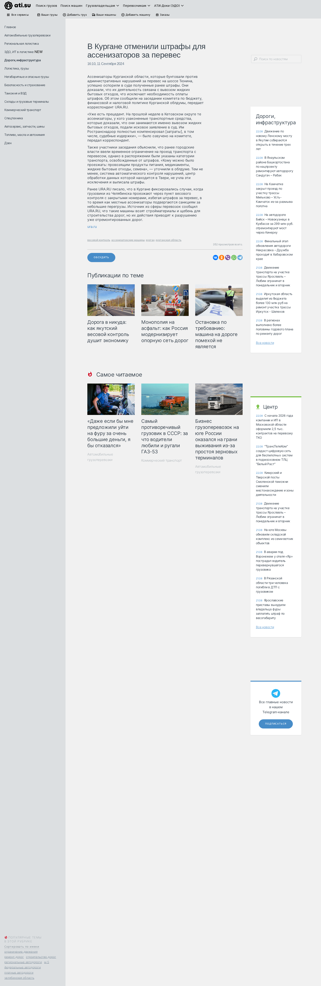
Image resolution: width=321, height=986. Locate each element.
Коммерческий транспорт (22, 110)
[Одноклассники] (221, 257)
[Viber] (227, 257)
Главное (10, 27)
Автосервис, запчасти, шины (24, 126)
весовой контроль (98, 240)
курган (150, 240)
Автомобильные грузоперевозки (27, 35)
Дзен (7, 143)
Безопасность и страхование (24, 85)
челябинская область (19, 977)
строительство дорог (41, 957)
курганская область (168, 240)
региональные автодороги (23, 962)
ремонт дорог (14, 957)
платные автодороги (18, 972)
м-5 (46, 962)
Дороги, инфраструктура (22, 60)
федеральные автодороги (22, 967)
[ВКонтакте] (215, 257)
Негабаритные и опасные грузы (26, 76)
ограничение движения (21, 951)
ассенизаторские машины (128, 240)
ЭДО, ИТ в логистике (19, 52)
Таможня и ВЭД (15, 93)
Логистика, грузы (16, 68)
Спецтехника (13, 118)
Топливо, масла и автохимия (24, 134)
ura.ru (92, 226)
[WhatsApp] (233, 257)
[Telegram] (240, 257)
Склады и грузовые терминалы (26, 101)
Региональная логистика (21, 43)
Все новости (265, 343)
